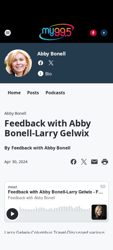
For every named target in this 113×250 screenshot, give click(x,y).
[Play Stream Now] (104, 33)
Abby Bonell (51, 53)
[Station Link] (56, 33)
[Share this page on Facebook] (73, 162)
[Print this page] (105, 162)
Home (14, 93)
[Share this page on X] (84, 162)
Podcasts (55, 93)
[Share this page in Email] (94, 162)
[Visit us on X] (51, 63)
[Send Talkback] (93, 33)
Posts (33, 93)
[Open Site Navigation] (7, 33)
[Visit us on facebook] (40, 63)
